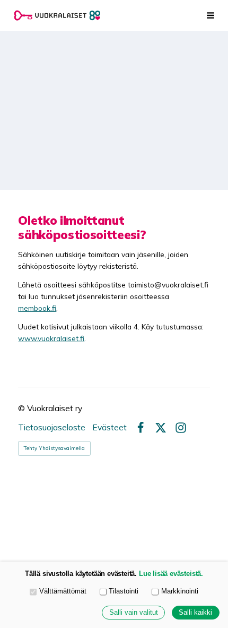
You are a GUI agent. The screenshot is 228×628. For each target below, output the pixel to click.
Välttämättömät (62, 591)
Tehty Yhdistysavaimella (54, 448)
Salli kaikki (195, 612)
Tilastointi (123, 591)
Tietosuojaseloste (51, 427)
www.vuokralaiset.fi (51, 338)
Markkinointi (179, 591)
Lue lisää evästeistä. (171, 574)
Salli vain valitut (133, 612)
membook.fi (37, 307)
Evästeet (109, 427)
